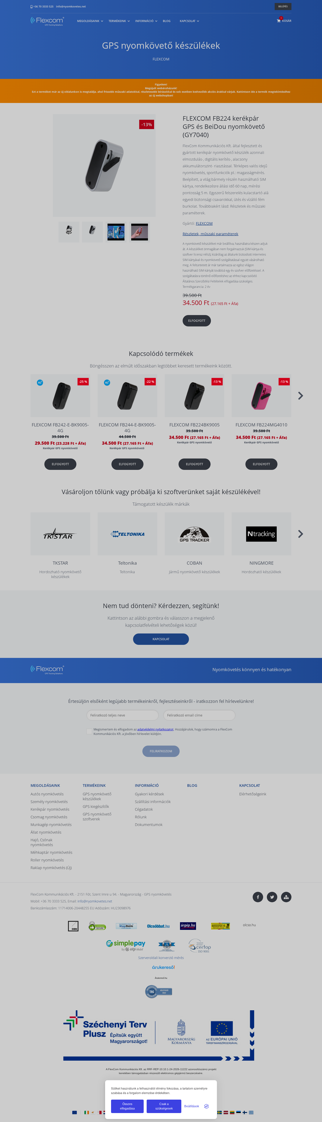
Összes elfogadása (127, 1106)
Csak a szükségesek (164, 1106)
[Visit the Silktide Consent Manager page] (206, 1106)
